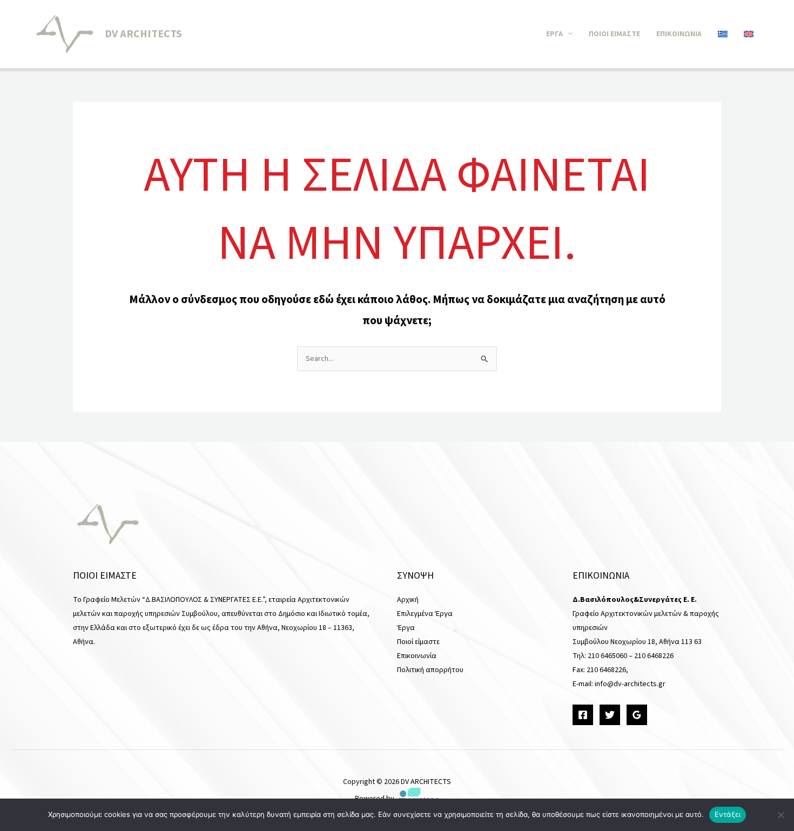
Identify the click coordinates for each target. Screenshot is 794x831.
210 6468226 (654, 656)
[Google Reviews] (637, 715)
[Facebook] (583, 715)
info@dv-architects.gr (630, 684)
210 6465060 (607, 656)
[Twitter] (610, 715)
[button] (568, 34)
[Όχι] (780, 814)
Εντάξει (728, 814)
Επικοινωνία (679, 34)
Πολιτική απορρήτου (430, 670)
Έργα (554, 34)
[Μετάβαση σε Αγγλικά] (749, 34)
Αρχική (408, 599)
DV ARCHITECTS (143, 34)
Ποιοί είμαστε (614, 34)
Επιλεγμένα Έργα (425, 613)
